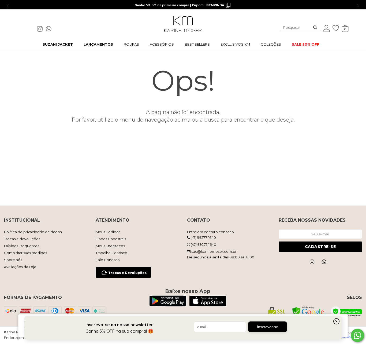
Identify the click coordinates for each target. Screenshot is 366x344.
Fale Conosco (108, 260)
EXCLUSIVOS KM (235, 44)
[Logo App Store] (207, 305)
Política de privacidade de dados (33, 232)
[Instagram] (41, 30)
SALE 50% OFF (305, 44)
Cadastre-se (320, 246)
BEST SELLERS (197, 44)
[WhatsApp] (50, 30)
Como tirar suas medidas (25, 253)
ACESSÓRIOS (162, 44)
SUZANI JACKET (58, 44)
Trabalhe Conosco (111, 253)
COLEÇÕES (271, 44)
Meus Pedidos (108, 232)
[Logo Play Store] (167, 305)
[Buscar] (315, 27)
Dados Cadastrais (111, 239)
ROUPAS (131, 44)
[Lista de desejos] (337, 28)
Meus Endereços (110, 246)
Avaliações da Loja (20, 267)
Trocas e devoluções (22, 239)
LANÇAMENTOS (98, 44)
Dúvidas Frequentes (21, 246)
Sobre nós (13, 260)
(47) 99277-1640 (203, 237)
